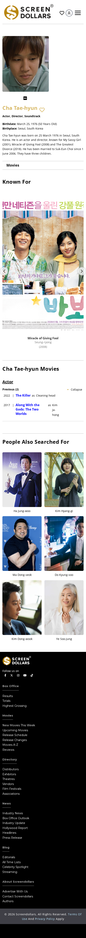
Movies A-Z (10, 745)
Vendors (8, 784)
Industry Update (13, 823)
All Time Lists (11, 862)
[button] (42, 110)
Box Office (10, 686)
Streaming (9, 872)
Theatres (8, 779)
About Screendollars (18, 881)
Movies (12, 165)
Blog (5, 847)
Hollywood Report (15, 828)
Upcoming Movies (15, 730)
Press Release (12, 838)
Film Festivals (11, 789)
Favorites (61, 13)
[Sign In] (69, 13)
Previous (4, 271)
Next (82, 271)
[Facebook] (5, 675)
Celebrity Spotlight (15, 867)
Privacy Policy (45, 919)
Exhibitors (9, 774)
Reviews (8, 750)
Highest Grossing (14, 706)
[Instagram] (18, 675)
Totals (6, 701)
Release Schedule (14, 735)
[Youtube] (25, 675)
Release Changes (14, 740)
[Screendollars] (28, 12)
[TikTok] (32, 675)
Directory (9, 759)
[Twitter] (11, 675)
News (6, 803)
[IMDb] (25, 98)
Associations (11, 794)
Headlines (9, 833)
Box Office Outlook (15, 818)
